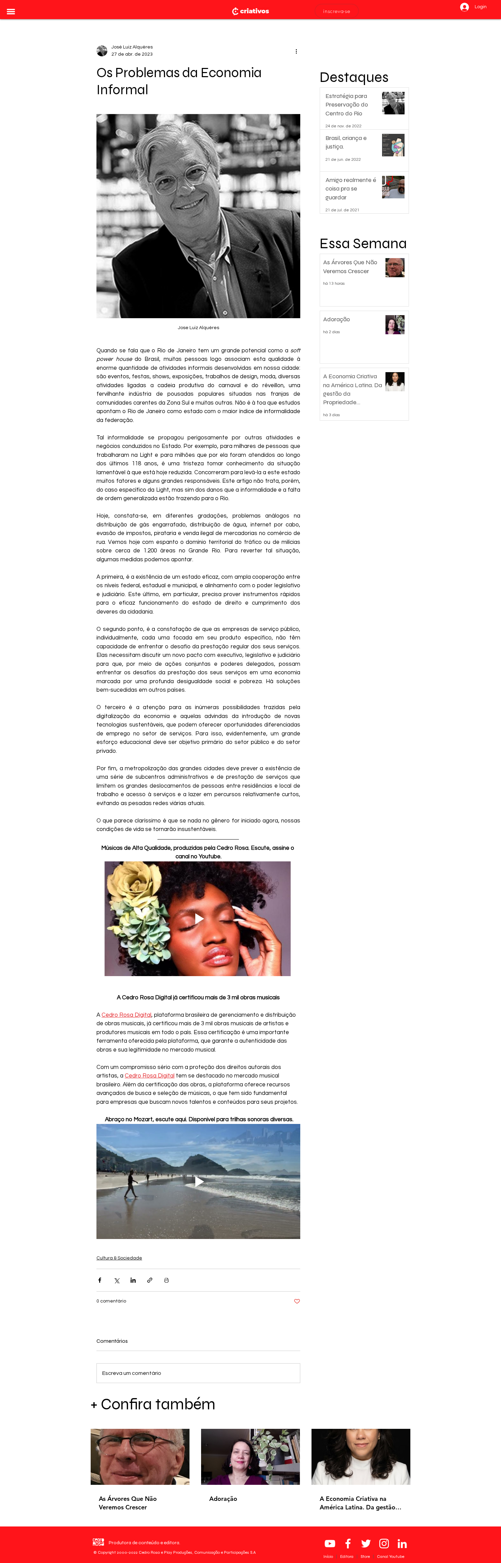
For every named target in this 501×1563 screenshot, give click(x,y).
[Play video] (198, 918)
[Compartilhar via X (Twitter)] (116, 1280)
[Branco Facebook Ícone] (347, 1543)
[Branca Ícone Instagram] (384, 1543)
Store (366, 1556)
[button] (11, 11)
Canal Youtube (390, 1556)
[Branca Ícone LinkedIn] (402, 1543)
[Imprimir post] (166, 1280)
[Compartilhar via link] (150, 1280)
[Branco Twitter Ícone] (366, 1543)
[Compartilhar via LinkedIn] (133, 1280)
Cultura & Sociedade (119, 1258)
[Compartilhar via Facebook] (99, 1280)
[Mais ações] (296, 51)
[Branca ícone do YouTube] (329, 1543)
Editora (347, 1556)
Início (328, 1556)
